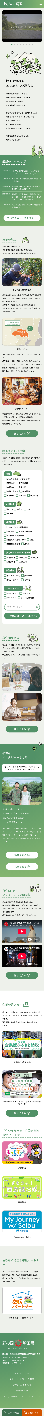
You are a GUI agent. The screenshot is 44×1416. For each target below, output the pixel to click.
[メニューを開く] (41, 4)
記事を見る (20, 866)
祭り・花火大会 (27, 597)
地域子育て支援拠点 (15, 535)
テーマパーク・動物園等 (17, 527)
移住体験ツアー (13, 579)
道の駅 (27, 543)
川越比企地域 (12, 491)
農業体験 (28, 575)
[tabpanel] (22, 26)
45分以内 (23, 557)
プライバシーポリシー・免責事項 (22, 1379)
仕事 (28, 509)
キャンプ (26, 593)
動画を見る (20, 855)
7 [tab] (29, 44)
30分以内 (11, 557)
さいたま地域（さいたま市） (19, 479)
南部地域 (11, 483)
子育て (19, 509)
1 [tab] (11, 44)
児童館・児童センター (16, 539)
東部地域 (11, 487)
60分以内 (34, 557)
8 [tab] (32, 44)
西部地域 (26, 491)
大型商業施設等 (13, 543)
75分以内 (11, 561)
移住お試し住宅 (13, 575)
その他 (10, 513)
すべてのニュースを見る (20, 218)
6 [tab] (26, 44)
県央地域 (22, 487)
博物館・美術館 (25, 531)
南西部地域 (23, 483)
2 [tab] (14, 45)
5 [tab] (23, 44)
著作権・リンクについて (22, 1385)
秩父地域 (34, 495)
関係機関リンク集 (22, 1390)
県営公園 (11, 531)
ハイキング (11, 597)
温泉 (32, 539)
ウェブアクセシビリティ (22, 1373)
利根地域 (11, 495)
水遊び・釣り (12, 593)
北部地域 (22, 495)
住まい (10, 509)
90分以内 (23, 561)
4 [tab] (20, 44)
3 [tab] (17, 44)
